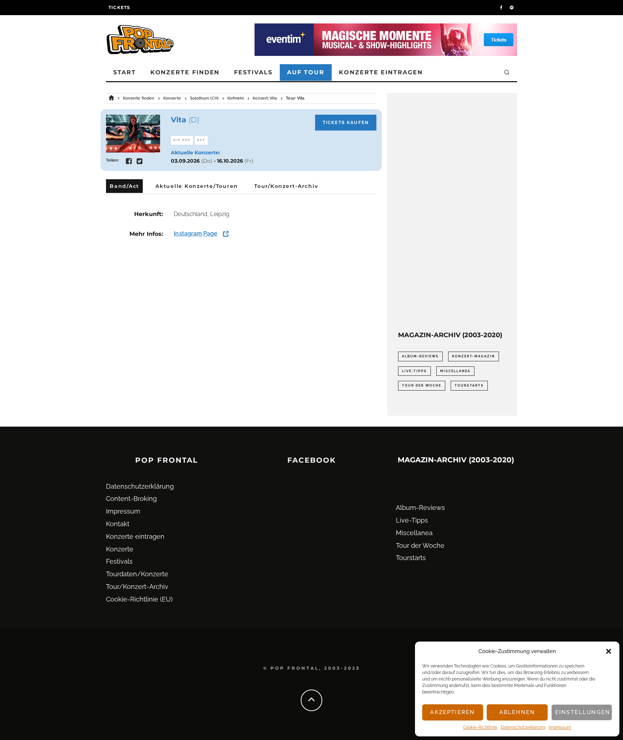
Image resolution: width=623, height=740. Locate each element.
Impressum (560, 727)
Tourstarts (469, 385)
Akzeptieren (452, 712)
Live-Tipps (414, 371)
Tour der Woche (421, 385)
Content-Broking (131, 498)
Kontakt (117, 524)
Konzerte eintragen (381, 72)
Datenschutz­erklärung (523, 727)
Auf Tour (305, 72)
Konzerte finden (185, 72)
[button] (608, 651)
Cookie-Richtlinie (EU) (139, 599)
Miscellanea (455, 371)
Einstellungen (582, 712)
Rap (201, 140)
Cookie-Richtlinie (480, 727)
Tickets (119, 7)
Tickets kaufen (346, 122)
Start (124, 72)
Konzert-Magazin (473, 356)
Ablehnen (517, 712)
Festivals (253, 72)
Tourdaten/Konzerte (137, 574)
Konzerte (119, 549)
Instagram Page (195, 233)
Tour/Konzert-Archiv (137, 586)
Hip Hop (181, 140)
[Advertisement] (452, 212)
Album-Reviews (420, 356)
